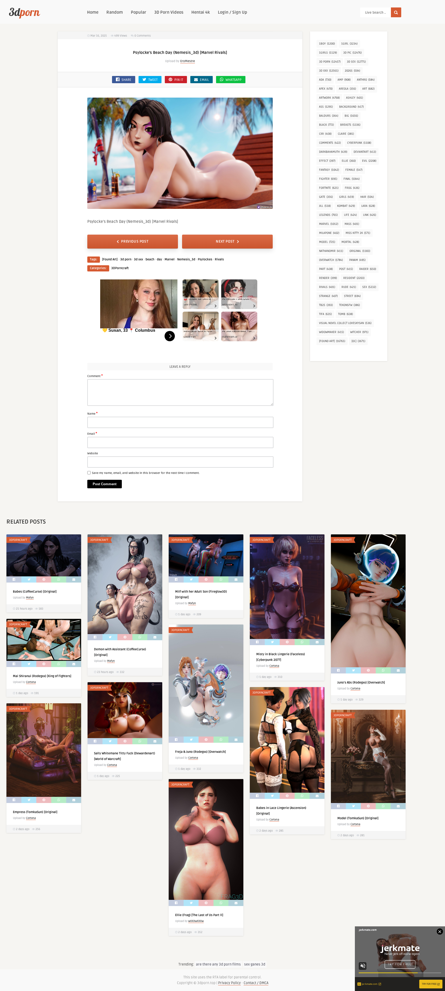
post (346, 269)
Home (92, 12)
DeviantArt (365, 151)
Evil (369, 161)
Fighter (328, 179)
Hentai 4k (200, 12)
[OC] (358, 341)
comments (330, 142)
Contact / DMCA (256, 983)
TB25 (326, 305)
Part (326, 269)
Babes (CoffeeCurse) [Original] (35, 592)
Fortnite (328, 188)
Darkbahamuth (333, 151)
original (359, 251)
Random (114, 12)
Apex (325, 88)
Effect (327, 161)
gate (326, 197)
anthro (365, 79)
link (369, 215)
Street (352, 296)
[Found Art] (110, 259)
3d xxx (138, 259)
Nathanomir (331, 251)
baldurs (328, 115)
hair (367, 197)
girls (346, 197)
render (328, 278)
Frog (352, 188)
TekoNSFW (349, 305)
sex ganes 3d (254, 964)
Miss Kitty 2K (358, 233)
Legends (328, 215)
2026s (352, 70)
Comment (95, 375)
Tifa (325, 314)
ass (326, 106)
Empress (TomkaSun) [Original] (35, 812)
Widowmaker (331, 332)
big (351, 115)
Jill (325, 206)
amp (344, 79)
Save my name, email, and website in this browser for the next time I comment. (146, 473)
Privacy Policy (229, 983)
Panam (357, 260)
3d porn (125, 259)
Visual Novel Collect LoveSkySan (345, 323)
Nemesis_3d (186, 259)
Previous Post (134, 241)
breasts (350, 124)
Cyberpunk (359, 142)
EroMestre (187, 61)
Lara (368, 206)
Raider (367, 269)
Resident (353, 278)
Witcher (359, 332)
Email (92, 433)
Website (92, 453)
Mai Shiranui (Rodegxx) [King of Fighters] (42, 676)
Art (368, 88)
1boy (327, 43)
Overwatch (331, 260)
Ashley (354, 97)
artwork (329, 97)
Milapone (329, 233)
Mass (352, 224)
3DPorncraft (120, 268)
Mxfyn (30, 597)
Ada (325, 79)
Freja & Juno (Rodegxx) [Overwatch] (200, 752)
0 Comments (142, 35)
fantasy (329, 170)
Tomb (345, 314)
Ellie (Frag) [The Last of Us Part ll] (199, 915)
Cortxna (274, 666)
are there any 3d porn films (218, 964)
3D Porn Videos (168, 12)
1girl (349, 43)
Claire (346, 133)
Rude (348, 287)
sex (369, 287)
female (353, 170)
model (327, 242)
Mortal (350, 242)
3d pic (352, 52)
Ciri (325, 133)
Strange (328, 296)
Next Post (225, 241)
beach (150, 259)
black (326, 124)
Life (350, 215)
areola (347, 88)
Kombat (346, 206)
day (159, 259)
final (352, 179)
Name (92, 413)
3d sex (356, 61)
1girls (328, 52)
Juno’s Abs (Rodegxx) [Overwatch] (361, 683)
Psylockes (205, 259)
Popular (138, 12)
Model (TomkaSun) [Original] (358, 818)
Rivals (219, 259)
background (351, 106)
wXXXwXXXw (196, 921)
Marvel (170, 259)
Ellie (349, 161)
